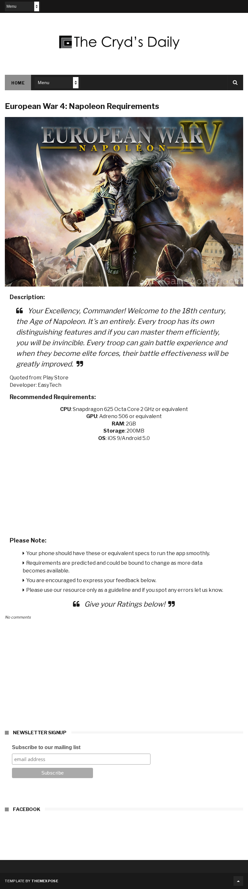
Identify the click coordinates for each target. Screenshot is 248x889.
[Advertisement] (124, 487)
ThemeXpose (44, 881)
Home (18, 83)
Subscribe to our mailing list (46, 747)
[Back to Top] (238, 881)
